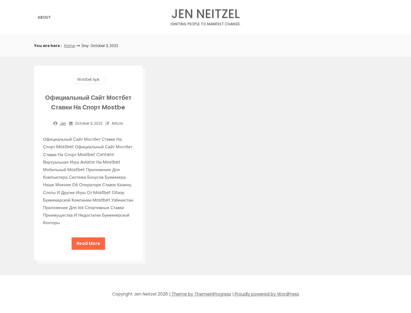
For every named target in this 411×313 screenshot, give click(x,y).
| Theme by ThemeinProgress (200, 294)
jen (63, 123)
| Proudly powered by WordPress (265, 294)
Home (69, 45)
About (44, 17)
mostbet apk (88, 79)
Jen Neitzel (206, 15)
